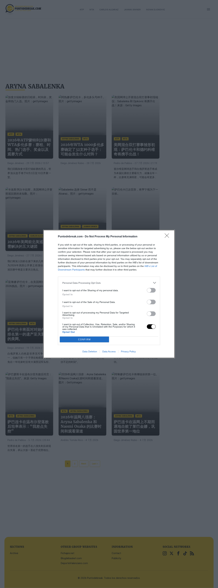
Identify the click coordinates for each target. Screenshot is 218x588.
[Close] (168, 236)
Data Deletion (89, 351)
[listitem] (109, 283)
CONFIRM (84, 339)
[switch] (151, 290)
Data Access (109, 351)
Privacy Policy (128, 351)
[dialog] (109, 294)
